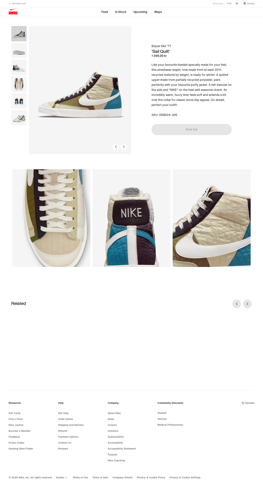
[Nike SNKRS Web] (13, 12)
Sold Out (192, 129)
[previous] (116, 147)
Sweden (249, 403)
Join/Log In (218, 3)
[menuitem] (62, 478)
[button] (19, 50)
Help (229, 3)
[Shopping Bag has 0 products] (236, 4)
